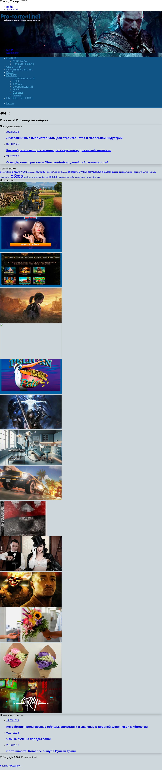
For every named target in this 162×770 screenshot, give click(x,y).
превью (53, 176)
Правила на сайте (23, 64)
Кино (9, 72)
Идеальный (30, 172)
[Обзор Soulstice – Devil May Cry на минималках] (31, 428)
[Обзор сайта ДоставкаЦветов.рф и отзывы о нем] (31, 641)
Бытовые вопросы (19, 98)
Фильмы (17, 84)
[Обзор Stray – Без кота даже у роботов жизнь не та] (31, 712)
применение (63, 177)
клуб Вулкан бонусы (147, 172)
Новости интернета (24, 78)
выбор (115, 172)
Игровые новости (19, 69)
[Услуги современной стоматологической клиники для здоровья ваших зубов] (31, 464)
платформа (42, 177)
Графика (18, 92)
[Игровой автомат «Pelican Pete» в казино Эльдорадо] (31, 393)
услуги (89, 177)
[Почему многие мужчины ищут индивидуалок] (31, 570)
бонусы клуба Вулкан (99, 171)
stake (8, 172)
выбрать (123, 172)
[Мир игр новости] (21, 44)
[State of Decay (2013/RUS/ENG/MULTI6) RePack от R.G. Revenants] (31, 357)
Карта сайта (20, 61)
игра (130, 172)
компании (5, 177)
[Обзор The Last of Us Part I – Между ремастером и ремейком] (31, 322)
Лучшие (40, 171)
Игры (16, 81)
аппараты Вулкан (77, 171)
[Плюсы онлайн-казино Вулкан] (31, 251)
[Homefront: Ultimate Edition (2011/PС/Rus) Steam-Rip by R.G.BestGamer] (23, 535)
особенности (30, 177)
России (49, 172)
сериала (81, 177)
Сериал (56, 172)
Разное (11, 75)
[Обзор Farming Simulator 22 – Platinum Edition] (31, 215)
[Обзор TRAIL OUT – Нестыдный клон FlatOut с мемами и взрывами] (31, 499)
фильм (96, 177)
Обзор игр (13, 66)
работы (73, 177)
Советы (64, 172)
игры (135, 172)
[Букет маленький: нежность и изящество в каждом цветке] (31, 676)
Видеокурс (19, 171)
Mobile (16, 89)
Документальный (23, 86)
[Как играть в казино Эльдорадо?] (31, 286)
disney (3, 172)
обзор (17, 176)
